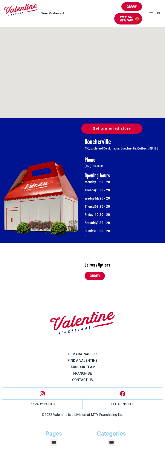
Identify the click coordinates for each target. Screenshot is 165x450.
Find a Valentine (82, 360)
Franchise (82, 373)
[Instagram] (42, 393)
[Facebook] (122, 393)
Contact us (82, 380)
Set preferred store (112, 128)
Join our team (82, 367)
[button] (151, 13)
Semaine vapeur (82, 354)
